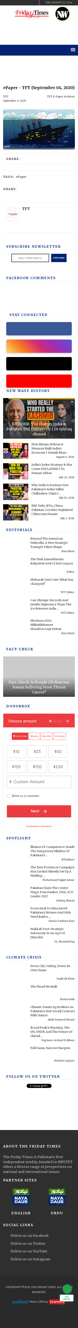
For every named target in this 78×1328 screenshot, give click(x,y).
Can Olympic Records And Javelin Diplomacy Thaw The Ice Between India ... (50, 604)
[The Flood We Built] (15, 993)
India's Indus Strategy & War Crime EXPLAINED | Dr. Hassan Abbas (51, 469)
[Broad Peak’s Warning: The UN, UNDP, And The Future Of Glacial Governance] (15, 1034)
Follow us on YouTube (29, 1251)
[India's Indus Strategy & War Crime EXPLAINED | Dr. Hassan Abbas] (15, 471)
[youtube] (22, 3)
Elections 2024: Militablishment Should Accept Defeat (45, 625)
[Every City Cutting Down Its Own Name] (15, 973)
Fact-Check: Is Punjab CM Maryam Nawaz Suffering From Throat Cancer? (39, 687)
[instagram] (29, 3)
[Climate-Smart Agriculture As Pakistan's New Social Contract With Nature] (15, 1014)
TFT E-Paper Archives (61, 96)
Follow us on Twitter (28, 1243)
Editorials (19, 530)
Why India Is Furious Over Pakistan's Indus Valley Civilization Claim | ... (50, 489)
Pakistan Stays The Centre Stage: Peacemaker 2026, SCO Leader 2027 (51, 892)
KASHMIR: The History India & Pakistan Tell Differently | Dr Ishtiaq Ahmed (39, 429)
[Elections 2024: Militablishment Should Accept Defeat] (15, 627)
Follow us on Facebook (30, 1235)
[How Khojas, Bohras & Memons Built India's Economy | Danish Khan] (15, 451)
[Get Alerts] (67, 1289)
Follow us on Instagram (30, 1259)
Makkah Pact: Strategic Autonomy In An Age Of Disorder (47, 933)
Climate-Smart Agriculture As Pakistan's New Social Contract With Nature (52, 1011)
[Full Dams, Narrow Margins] (15, 1055)
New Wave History (28, 391)
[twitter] (15, 3)
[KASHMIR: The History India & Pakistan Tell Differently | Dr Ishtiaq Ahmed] (39, 418)
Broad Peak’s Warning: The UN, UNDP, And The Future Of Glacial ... (51, 1032)
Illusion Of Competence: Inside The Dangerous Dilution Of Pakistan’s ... (52, 851)
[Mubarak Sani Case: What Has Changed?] (15, 586)
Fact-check (19, 649)
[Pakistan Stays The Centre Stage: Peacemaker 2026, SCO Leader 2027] (15, 894)
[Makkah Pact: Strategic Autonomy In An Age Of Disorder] (15, 935)
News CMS (37, 1301)
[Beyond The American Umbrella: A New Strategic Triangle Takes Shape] (15, 545)
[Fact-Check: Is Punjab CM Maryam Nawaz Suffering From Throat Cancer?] (39, 676)
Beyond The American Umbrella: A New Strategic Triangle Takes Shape (49, 543)
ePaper (21, 177)
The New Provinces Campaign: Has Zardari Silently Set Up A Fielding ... (52, 871)
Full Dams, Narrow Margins (50, 1048)
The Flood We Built (43, 986)
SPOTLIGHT (18, 838)
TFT (6, 96)
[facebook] (8, 3)
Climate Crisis (24, 957)
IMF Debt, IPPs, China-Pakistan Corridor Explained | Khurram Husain (52, 510)
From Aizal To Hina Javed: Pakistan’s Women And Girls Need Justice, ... (50, 912)
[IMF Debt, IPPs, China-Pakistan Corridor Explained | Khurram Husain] (15, 512)
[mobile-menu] (73, 49)
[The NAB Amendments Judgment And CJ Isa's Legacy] (15, 566)
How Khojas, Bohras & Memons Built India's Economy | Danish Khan (48, 448)
